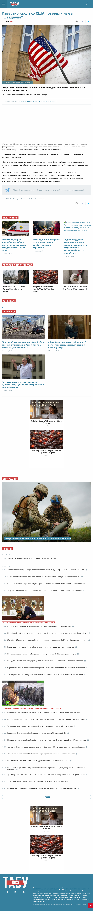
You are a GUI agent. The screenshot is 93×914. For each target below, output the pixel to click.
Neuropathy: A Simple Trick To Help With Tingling (46, 856)
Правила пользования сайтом (42, 904)
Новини (25, 199)
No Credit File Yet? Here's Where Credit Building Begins (14, 289)
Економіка (41, 199)
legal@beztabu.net (39, 901)
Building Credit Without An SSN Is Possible (46, 827)
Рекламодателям (80, 904)
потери (16, 199)
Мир (32, 199)
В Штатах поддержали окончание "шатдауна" (37, 101)
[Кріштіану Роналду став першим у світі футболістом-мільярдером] (46, 608)
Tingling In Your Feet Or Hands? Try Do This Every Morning (44, 289)
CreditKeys (46, 831)
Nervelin (46, 860)
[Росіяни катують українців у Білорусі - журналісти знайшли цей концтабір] (46, 694)
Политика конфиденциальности (63, 904)
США (9, 199)
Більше (46, 797)
